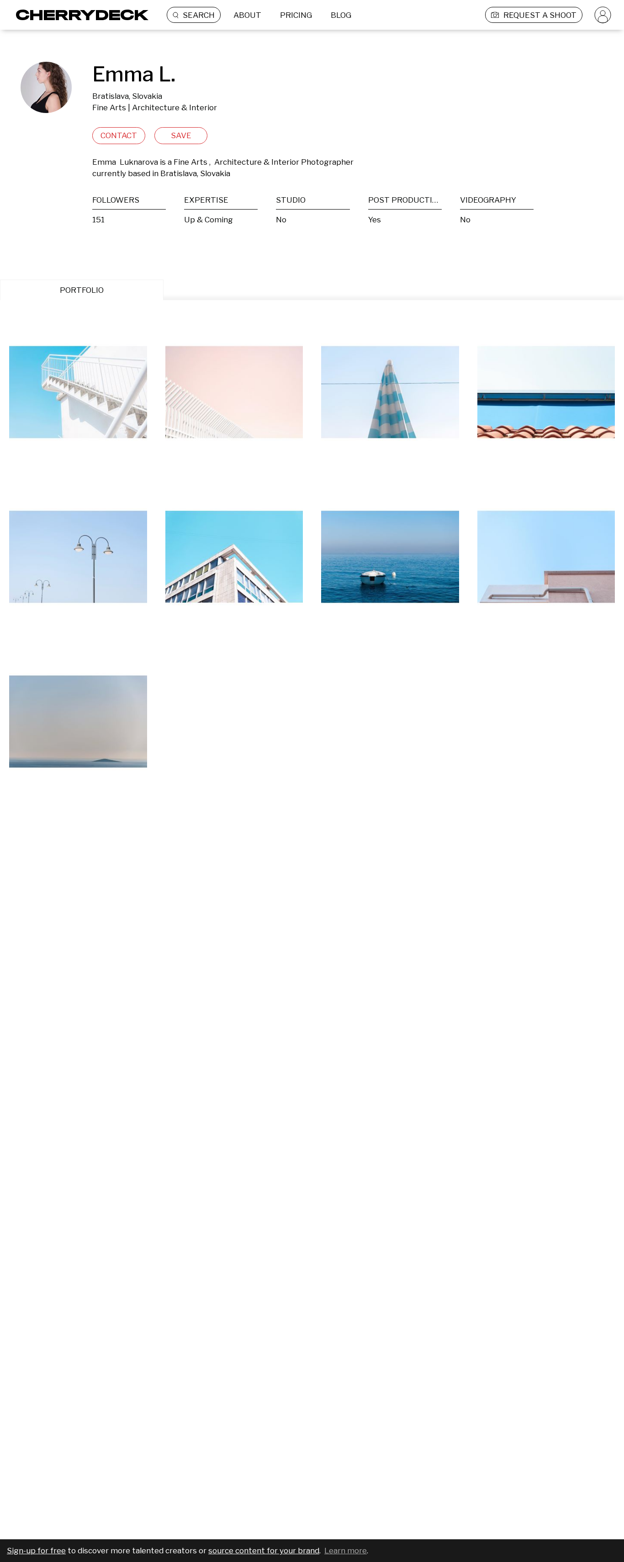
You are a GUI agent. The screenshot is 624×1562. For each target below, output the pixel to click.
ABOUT (247, 15)
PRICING (296, 15)
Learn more (345, 1550)
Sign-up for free (36, 1550)
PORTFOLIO (82, 290)
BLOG (341, 15)
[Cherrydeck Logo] (79, 15)
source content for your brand (263, 1550)
